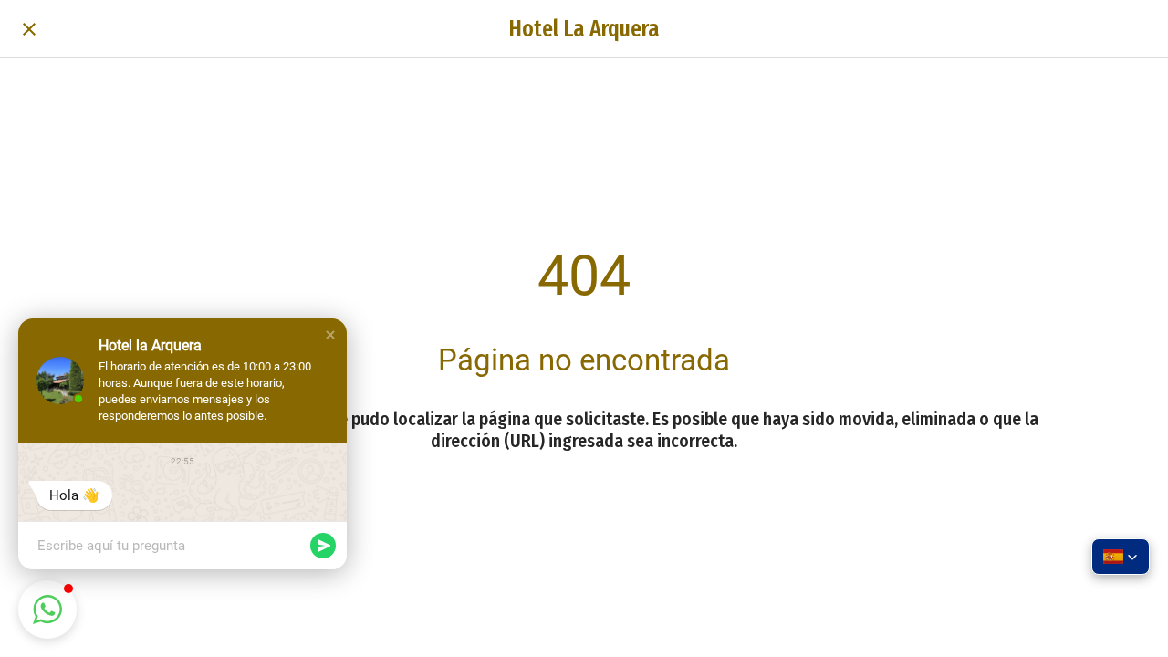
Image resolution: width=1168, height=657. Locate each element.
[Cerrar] (29, 29)
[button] (330, 335)
